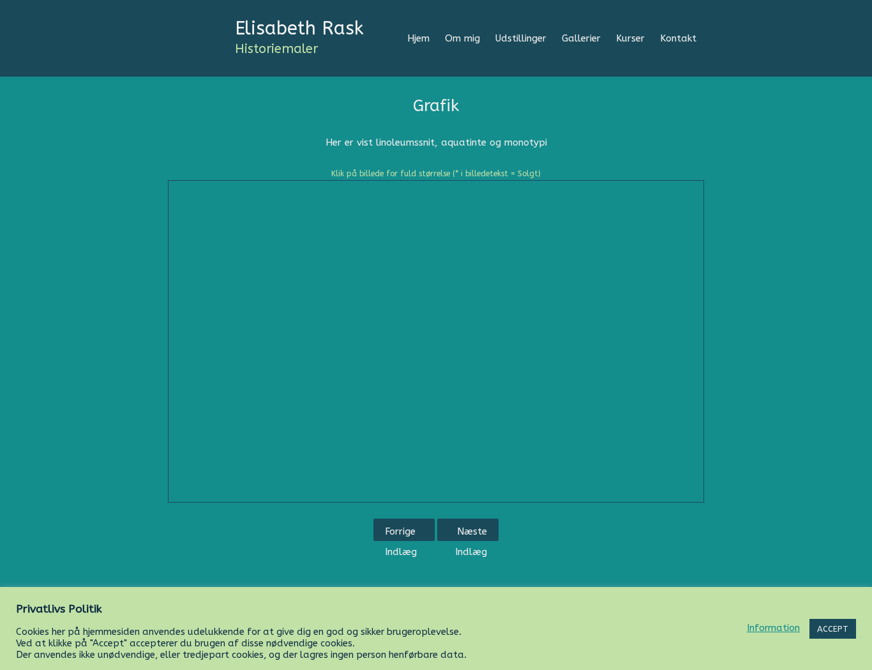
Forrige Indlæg (401, 533)
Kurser (630, 38)
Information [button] (773, 628)
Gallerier (581, 38)
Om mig (462, 38)
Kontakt (678, 38)
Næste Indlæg (471, 533)
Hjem (418, 38)
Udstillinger (520, 38)
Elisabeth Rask (299, 28)
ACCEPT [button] (832, 629)
